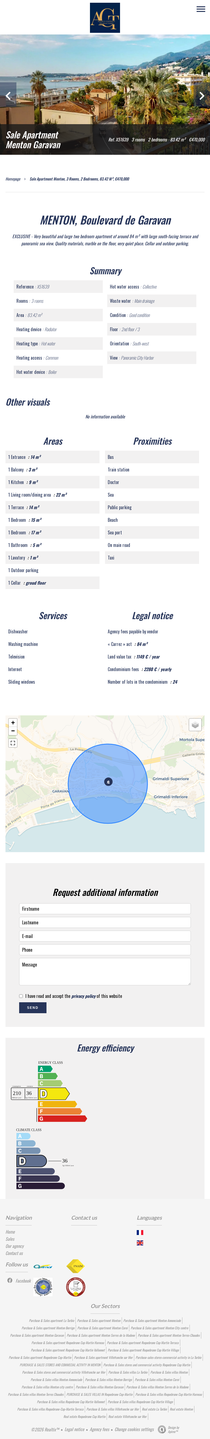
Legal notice (74, 1429)
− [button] (13, 730)
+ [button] (13, 722)
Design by (173, 1429)
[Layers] (195, 725)
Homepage (12, 179)
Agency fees (99, 1429)
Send (33, 1008)
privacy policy (83, 996)
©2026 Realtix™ (45, 1429)
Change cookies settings (134, 1429)
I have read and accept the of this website (73, 996)
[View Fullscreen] (13, 743)
